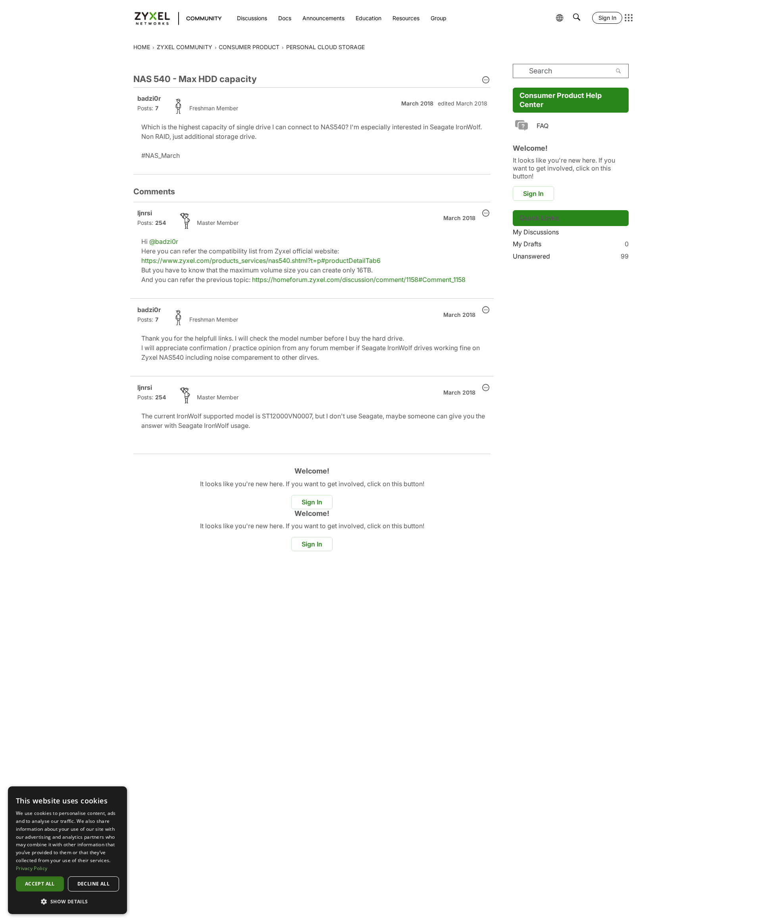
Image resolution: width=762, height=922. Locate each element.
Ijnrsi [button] (144, 213)
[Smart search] (577, 17)
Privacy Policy (31, 868)
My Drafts (571, 244)
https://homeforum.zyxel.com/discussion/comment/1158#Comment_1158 (359, 280)
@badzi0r (163, 241)
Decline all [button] (93, 883)
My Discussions (536, 232)
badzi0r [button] (149, 98)
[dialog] (67, 850)
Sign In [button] (312, 502)
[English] (174, 18)
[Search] (618, 71)
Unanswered (571, 256)
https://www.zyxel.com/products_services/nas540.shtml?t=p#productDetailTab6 (261, 261)
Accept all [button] (40, 883)
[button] (486, 80)
